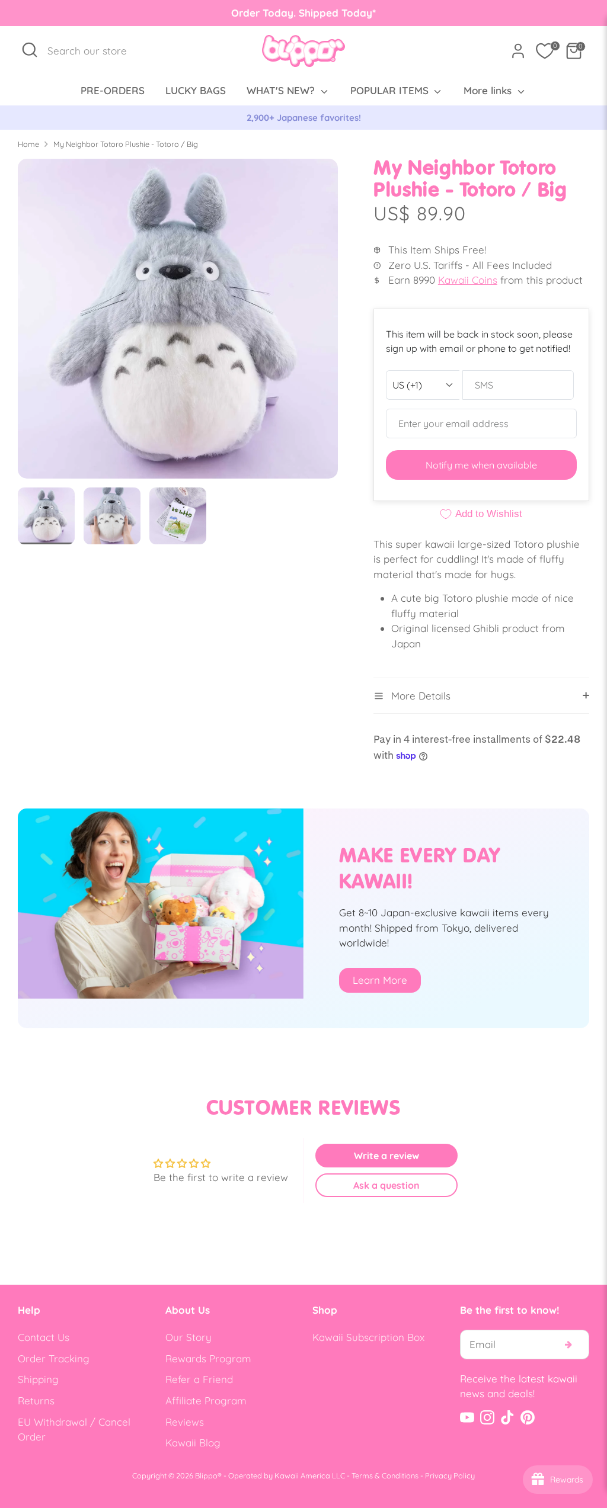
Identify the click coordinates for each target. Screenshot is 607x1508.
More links (489, 90)
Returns (36, 1400)
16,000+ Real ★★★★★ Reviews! (303, 117)
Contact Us (43, 1337)
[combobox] (93, 51)
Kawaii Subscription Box (368, 1337)
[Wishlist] (544, 51)
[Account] (518, 51)
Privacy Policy (450, 1475)
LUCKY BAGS (195, 90)
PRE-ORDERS (113, 90)
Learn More (380, 980)
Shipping (38, 1379)
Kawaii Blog (193, 1442)
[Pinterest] (527, 1417)
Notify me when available (481, 465)
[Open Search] (29, 50)
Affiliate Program (206, 1400)
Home (28, 144)
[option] (303, 117)
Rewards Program (208, 1358)
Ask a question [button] (386, 1185)
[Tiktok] (507, 1417)
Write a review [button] (386, 1156)
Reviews (184, 1422)
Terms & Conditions (385, 1475)
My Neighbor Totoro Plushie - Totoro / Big (125, 144)
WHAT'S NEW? (282, 90)
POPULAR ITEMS (391, 90)
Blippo (206, 1475)
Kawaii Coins (467, 280)
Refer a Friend (199, 1379)
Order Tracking (54, 1358)
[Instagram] (487, 1417)
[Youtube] (467, 1417)
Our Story (188, 1337)
